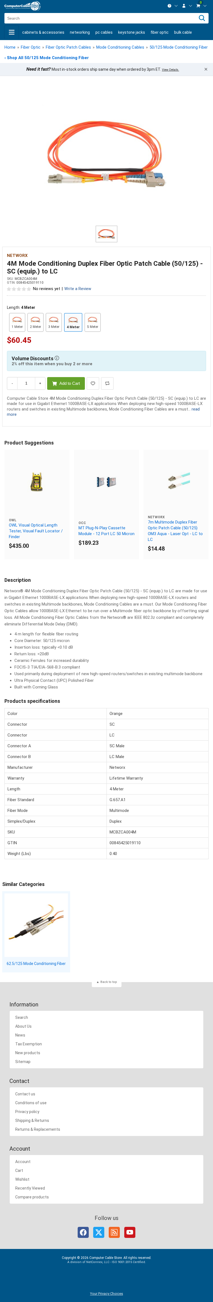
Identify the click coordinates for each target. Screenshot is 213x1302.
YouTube (129, 1232)
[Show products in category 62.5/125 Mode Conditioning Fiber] (36, 925)
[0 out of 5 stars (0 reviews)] (19, 288)
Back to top (108, 982)
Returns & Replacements (37, 1129)
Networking (80, 32)
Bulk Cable (183, 32)
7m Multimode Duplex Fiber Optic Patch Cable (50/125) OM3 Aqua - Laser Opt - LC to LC (175, 531)
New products (27, 1053)
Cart (19, 1170)
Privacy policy (27, 1111)
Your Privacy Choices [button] (106, 1294)
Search (21, 1017)
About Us (23, 1026)
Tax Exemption (28, 1044)
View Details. (170, 70)
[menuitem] (172, 6)
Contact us (25, 1094)
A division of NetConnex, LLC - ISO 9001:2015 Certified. (106, 1262)
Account (23, 1161)
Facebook (83, 1232)
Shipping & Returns (32, 1120)
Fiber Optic (160, 32)
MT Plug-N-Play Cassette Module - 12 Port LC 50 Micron (106, 530)
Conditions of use (31, 1103)
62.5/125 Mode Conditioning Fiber (36, 963)
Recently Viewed (30, 1188)
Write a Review (77, 288)
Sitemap (23, 1061)
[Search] (202, 18)
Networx (17, 255)
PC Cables (104, 32)
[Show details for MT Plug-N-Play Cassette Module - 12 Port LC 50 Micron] (106, 482)
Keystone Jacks (131, 32)
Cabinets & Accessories (43, 32)
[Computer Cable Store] (22, 6)
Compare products (32, 1197)
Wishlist (22, 1179)
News (20, 1035)
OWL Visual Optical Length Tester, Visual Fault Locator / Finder (36, 531)
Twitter (98, 1232)
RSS (114, 1232)
